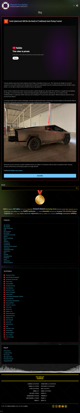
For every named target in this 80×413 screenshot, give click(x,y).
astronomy (7, 248)
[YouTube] (62, 406)
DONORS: (35, 391)
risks (42, 213)
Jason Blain (9, 330)
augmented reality (9, 249)
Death (77, 209)
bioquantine (30, 209)
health (25, 211)
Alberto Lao (9, 311)
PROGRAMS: (43, 396)
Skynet (5, 236)
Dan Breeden (9, 283)
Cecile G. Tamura (10, 305)
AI (7, 209)
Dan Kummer (9, 298)
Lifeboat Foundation (11, 406)
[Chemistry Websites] (40, 198)
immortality (45, 211)
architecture (7, 244)
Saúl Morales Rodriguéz (12, 277)
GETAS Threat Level (40, 378)
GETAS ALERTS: (44, 386)
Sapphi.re (26, 406)
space (17, 171)
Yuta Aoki (8, 307)
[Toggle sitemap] (74, 6)
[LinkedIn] (59, 406)
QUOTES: (42, 401)
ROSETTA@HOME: (30, 398)
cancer (66, 209)
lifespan (74, 211)
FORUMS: (36, 401)
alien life (6, 241)
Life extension (67, 211)
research (40, 213)
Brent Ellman (9, 324)
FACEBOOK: (30, 384)
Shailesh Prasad (10, 286)
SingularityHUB (8, 361)
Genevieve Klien (10, 275)
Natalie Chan (9, 318)
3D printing (7, 225)
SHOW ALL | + (6, 339)
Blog (40, 12)
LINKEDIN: (30, 386)
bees (5, 253)
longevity (7, 213)
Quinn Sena (9, 281)
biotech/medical (8, 262)
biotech (42, 209)
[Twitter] (56, 406)
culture (75, 209)
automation (7, 251)
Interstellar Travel (53, 211)
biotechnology (49, 209)
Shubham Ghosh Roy (12, 279)
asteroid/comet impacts (10, 246)
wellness (73, 213)
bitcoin (54, 209)
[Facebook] (53, 406)
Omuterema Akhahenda (12, 301)
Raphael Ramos (10, 315)
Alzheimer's (10, 209)
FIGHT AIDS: (31, 393)
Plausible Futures (8, 359)
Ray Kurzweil (7, 231)
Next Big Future (8, 357)
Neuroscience (15, 213)
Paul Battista (9, 288)
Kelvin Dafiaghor (11, 171)
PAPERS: (42, 398)
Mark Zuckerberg (8, 238)
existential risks (7, 211)
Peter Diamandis (8, 228)
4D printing (7, 226)
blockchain (59, 209)
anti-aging (16, 209)
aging (5, 209)
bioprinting (7, 261)
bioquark (36, 209)
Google (22, 211)
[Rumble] (66, 406)
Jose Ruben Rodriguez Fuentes (14, 296)
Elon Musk (6, 233)
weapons (21, 171)
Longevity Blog (8, 353)
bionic (5, 259)
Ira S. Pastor (9, 335)
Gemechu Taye (10, 290)
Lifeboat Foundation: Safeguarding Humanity (36, 5)
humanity (37, 211)
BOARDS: (43, 391)
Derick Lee (9, 309)
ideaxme (40, 211)
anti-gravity (7, 243)
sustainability (53, 213)
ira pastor (59, 211)
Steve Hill (8, 322)
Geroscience (7, 351)
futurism (18, 211)
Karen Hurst (9, 294)
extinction (12, 211)
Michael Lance (10, 328)
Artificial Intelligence (23, 209)
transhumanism (66, 213)
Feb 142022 (6, 21)
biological (6, 257)
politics (18, 213)
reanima (22, 213)
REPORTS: (43, 393)
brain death (63, 209)
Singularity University (9, 235)
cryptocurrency (71, 209)
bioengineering (8, 256)
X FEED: (30, 389)
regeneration (34, 213)
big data (6, 254)
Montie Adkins (10, 332)
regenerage (27, 213)
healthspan (31, 211)
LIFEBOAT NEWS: (44, 384)
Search (77, 188)
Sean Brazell (9, 320)
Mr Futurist (7, 355)
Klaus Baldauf (10, 303)
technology (59, 214)
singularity (45, 213)
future (15, 211)
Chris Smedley (10, 337)
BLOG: (42, 389)
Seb (7, 326)
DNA (5, 230)
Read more (40, 176)
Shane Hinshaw (10, 313)
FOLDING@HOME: (30, 396)
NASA (11, 213)
